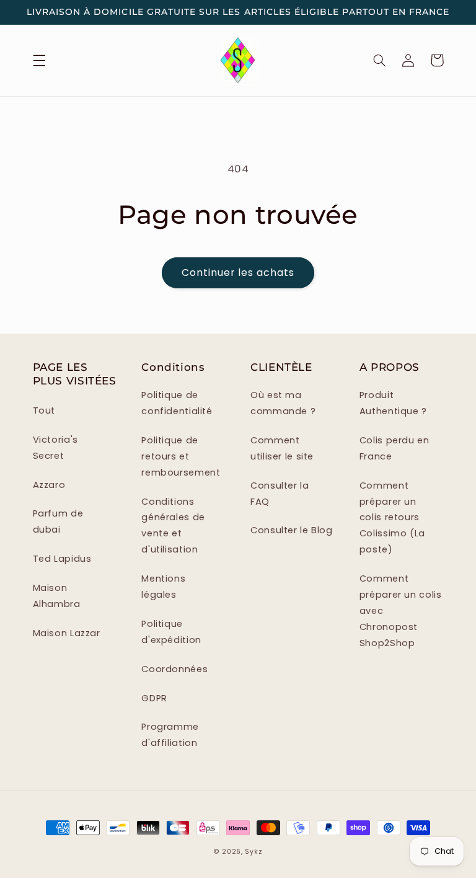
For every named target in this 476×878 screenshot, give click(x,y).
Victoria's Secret (55, 447)
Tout (44, 410)
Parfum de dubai (58, 521)
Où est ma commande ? (282, 403)
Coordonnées (174, 669)
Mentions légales (163, 586)
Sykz (253, 851)
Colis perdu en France (394, 448)
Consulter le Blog (291, 530)
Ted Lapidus (62, 558)
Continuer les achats (238, 272)
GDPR (154, 698)
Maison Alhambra (57, 596)
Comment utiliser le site (282, 448)
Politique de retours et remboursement (180, 456)
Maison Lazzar (66, 633)
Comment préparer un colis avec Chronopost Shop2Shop (400, 610)
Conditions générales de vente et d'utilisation (173, 525)
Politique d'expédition (171, 632)
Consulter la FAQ (279, 493)
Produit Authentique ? (393, 403)
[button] (39, 60)
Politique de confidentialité (176, 403)
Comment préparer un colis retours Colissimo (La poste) (392, 517)
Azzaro (49, 485)
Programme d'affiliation (170, 735)
